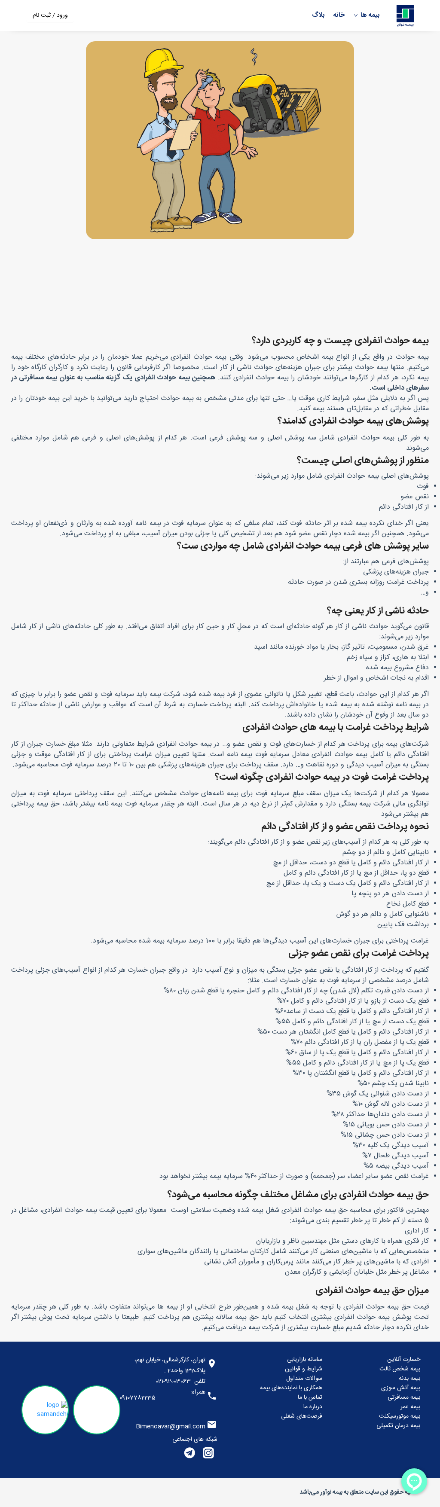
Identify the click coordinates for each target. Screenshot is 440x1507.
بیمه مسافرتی (404, 1397)
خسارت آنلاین (403, 1359)
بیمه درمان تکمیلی (398, 1426)
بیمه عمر (410, 1407)
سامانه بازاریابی (304, 1359)
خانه (339, 16)
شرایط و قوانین (303, 1369)
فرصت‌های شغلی (301, 1416)
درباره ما (312, 1407)
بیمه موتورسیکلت (399, 1416)
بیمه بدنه (409, 1378)
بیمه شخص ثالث (399, 1369)
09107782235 (137, 1398)
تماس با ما (310, 1397)
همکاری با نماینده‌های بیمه (291, 1388)
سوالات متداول (304, 1378)
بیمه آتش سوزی (400, 1388)
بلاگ (318, 16)
